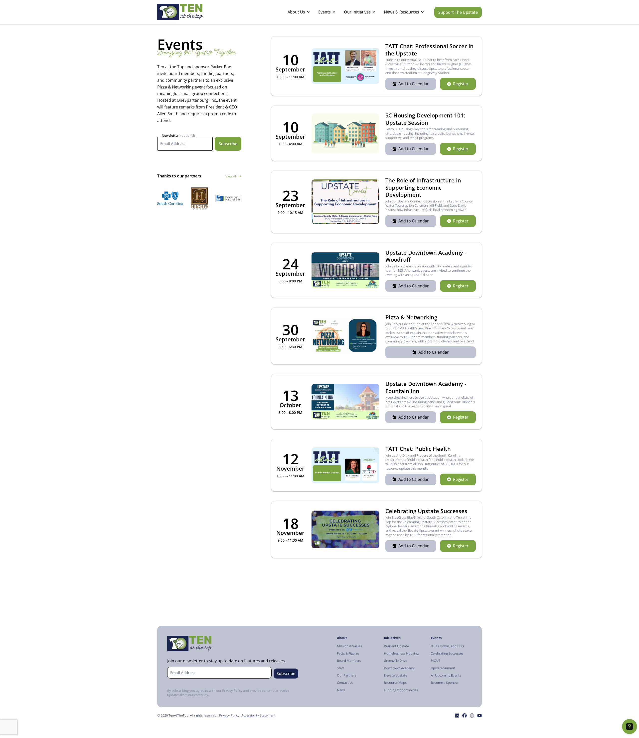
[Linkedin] (457, 715)
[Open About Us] (308, 12)
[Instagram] (472, 715)
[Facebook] (464, 715)
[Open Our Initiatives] (374, 12)
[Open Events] (334, 12)
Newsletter (170, 135)
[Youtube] (479, 715)
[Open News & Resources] (422, 12)
